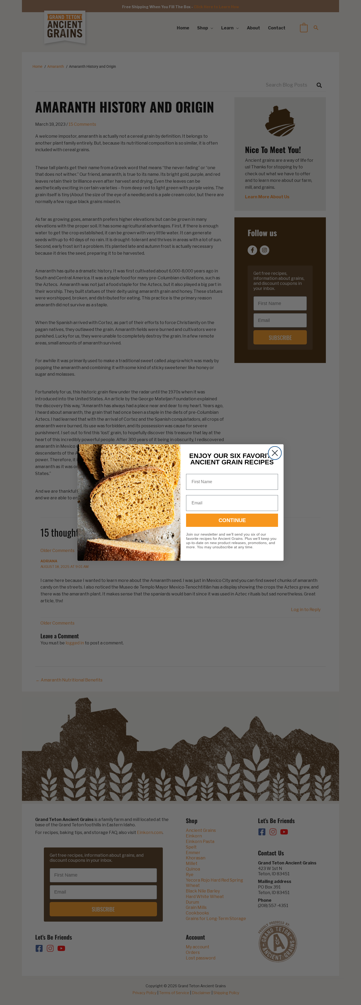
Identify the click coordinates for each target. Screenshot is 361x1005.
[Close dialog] (274, 453)
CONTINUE (232, 520)
